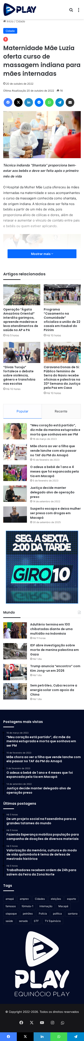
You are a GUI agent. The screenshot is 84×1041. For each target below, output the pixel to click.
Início (10, 21)
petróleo (28, 913)
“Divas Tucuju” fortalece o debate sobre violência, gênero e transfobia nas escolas (19, 375)
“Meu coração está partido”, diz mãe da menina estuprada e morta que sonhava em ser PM (55, 430)
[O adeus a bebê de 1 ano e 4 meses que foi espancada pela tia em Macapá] (15, 473)
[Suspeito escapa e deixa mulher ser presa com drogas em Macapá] (15, 514)
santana (73, 913)
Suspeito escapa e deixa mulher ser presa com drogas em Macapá (55, 513)
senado (23, 921)
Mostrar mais (41, 254)
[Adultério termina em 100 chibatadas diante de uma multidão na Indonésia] (15, 630)
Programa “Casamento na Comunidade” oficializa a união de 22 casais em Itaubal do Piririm (62, 319)
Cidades (40, 898)
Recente (61, 411)
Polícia (43, 913)
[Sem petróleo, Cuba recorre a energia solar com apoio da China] (15, 691)
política (57, 913)
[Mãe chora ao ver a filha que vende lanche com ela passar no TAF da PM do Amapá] (15, 452)
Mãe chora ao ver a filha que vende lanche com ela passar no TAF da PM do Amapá (53, 450)
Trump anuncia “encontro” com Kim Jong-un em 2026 (55, 668)
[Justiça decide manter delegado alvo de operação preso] (15, 494)
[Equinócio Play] (19, 9)
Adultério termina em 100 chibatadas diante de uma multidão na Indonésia (51, 629)
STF (36, 921)
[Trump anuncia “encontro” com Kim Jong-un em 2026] (15, 672)
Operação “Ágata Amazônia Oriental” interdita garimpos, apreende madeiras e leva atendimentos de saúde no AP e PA (20, 319)
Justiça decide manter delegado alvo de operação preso (52, 492)
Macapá (63, 906)
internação (45, 906)
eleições (56, 898)
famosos (11, 906)
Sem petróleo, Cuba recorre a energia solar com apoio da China (53, 690)
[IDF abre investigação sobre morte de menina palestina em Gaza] (15, 651)
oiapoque (11, 913)
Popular (22, 411)
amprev (24, 898)
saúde (9, 921)
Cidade (20, 21)
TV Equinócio (53, 921)
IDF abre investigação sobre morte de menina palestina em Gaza (54, 650)
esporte (71, 898)
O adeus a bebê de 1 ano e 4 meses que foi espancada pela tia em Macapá (54, 471)
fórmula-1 (27, 906)
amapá (10, 898)
